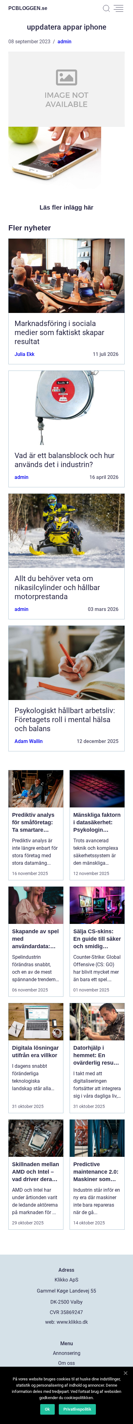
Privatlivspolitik (77, 1409)
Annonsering (66, 1353)
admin (64, 42)
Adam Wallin (29, 741)
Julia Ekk (24, 354)
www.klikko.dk (72, 1322)
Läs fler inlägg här (66, 207)
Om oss (66, 1363)
